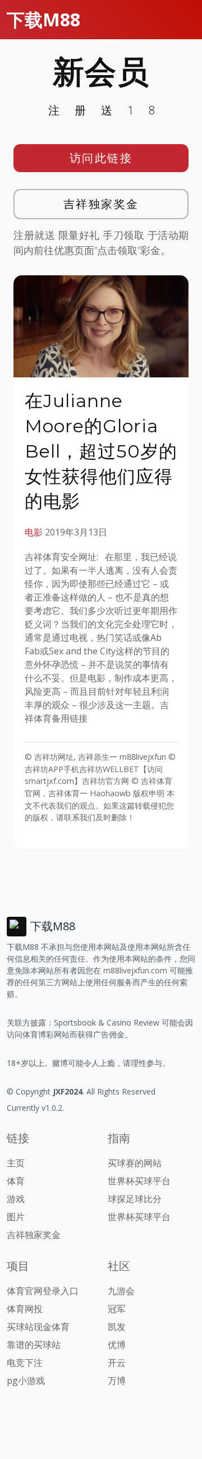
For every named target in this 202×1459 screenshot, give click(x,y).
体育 (16, 1181)
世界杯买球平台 (139, 1181)
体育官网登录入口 (43, 1291)
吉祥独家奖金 (101, 203)
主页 (16, 1163)
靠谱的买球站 (34, 1344)
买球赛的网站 (135, 1163)
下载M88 (43, 19)
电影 (34, 532)
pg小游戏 (26, 1380)
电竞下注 (25, 1362)
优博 (117, 1344)
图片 (16, 1217)
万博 (117, 1380)
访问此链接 (101, 157)
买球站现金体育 (38, 1327)
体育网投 (25, 1309)
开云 (117, 1362)
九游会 (121, 1291)
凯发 (117, 1327)
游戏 (16, 1199)
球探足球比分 (135, 1199)
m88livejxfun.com (135, 970)
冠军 (117, 1309)
